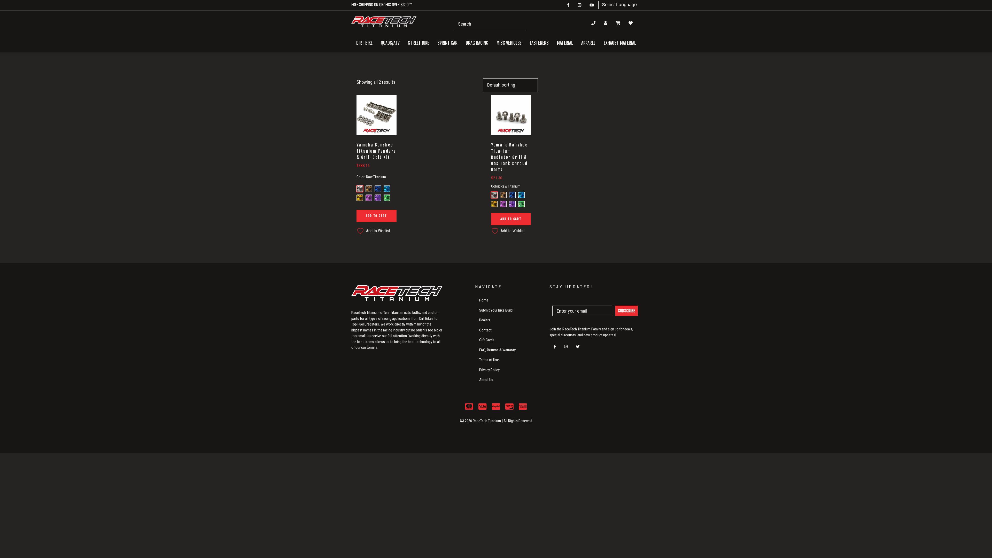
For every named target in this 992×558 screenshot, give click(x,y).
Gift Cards (486, 340)
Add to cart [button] (376, 216)
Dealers (484, 320)
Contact (485, 330)
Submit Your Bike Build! (496, 310)
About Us (486, 379)
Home (483, 300)
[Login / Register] (605, 23)
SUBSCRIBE (626, 310)
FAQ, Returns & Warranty (497, 350)
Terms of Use (489, 360)
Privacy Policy (489, 370)
